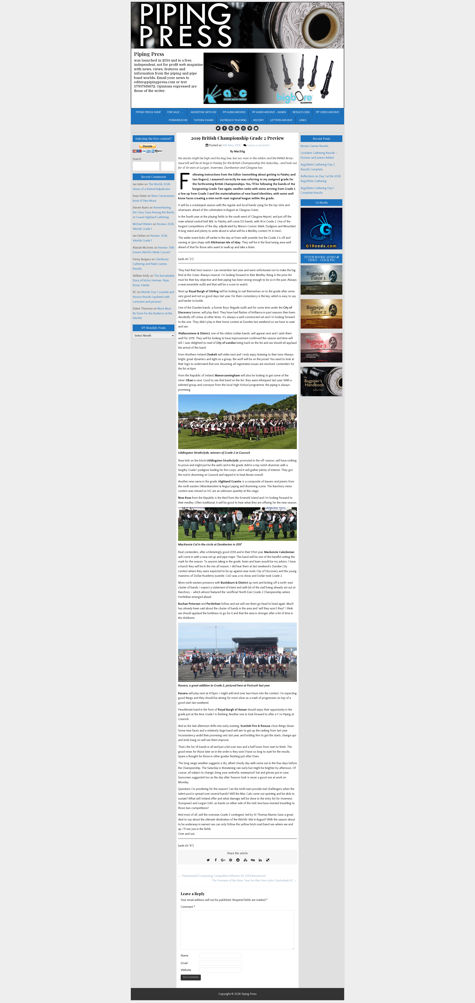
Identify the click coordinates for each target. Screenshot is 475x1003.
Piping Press (149, 53)
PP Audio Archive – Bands (269, 112)
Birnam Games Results (314, 146)
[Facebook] (224, 128)
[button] (272, 78)
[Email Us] (256, 128)
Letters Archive (281, 120)
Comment (188, 906)
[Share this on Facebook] (216, 860)
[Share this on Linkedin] (260, 860)
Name (184, 955)
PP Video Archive (327, 112)
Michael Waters (142, 224)
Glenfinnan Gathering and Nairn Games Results (151, 264)
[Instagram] (243, 128)
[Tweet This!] (208, 860)
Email (184, 963)
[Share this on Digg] (253, 860)
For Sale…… (175, 112)
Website (186, 970)
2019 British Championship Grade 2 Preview (237, 138)
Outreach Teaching (233, 120)
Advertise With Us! (203, 112)
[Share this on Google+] (223, 860)
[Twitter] (218, 128)
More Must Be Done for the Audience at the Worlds (152, 313)
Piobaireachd (178, 120)
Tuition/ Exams (204, 120)
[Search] (167, 166)
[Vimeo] (249, 128)
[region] (272, 78)
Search (137, 159)
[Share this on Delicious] (268, 860)
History (258, 120)
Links (302, 120)
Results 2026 (301, 112)
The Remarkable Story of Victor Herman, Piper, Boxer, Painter (153, 280)
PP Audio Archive (234, 112)
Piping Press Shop (148, 112)
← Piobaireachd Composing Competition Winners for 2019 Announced (222, 876)
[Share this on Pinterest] (230, 860)
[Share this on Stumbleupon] (245, 860)
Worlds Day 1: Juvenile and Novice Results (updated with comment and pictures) (153, 296)
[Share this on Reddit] (238, 860)
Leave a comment (258, 145)
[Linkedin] (237, 128)
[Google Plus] (230, 128)
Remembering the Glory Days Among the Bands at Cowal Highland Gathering (153, 212)
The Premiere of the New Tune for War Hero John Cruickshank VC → (254, 880)
